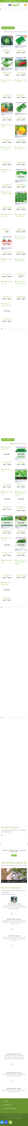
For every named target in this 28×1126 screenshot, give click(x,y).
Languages (19, 1)
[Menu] (2, 5)
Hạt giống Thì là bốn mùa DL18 (21, 555)
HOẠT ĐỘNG (23, 1116)
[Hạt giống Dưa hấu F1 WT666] (7, 177)
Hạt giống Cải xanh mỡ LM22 (21, 487)
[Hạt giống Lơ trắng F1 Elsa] (7, 267)
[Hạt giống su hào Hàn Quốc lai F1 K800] (7, 66)
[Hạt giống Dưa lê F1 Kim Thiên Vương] (21, 133)
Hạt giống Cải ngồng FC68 (7, 509)
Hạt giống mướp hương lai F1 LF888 (21, 119)
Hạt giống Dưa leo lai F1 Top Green (7, 164)
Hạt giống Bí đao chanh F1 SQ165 (21, 209)
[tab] (5, 33)
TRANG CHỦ (4, 1116)
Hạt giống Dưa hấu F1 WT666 (7, 187)
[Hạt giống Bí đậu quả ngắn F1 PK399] (21, 289)
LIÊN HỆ (19, 1117)
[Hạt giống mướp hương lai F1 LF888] (21, 110)
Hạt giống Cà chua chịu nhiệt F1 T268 (21, 231)
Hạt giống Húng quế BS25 (7, 577)
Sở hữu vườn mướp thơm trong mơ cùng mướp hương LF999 (14, 853)
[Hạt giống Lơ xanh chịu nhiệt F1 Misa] (21, 245)
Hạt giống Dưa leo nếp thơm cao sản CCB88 (21, 577)
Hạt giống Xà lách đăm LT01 (7, 555)
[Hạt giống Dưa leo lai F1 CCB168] (21, 155)
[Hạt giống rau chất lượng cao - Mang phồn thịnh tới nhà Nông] (14, 4)
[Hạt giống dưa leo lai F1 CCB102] (7, 88)
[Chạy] (3, 883)
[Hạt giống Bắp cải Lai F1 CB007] (7, 43)
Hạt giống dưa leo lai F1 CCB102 (7, 97)
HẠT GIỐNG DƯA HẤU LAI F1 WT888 (21, 75)
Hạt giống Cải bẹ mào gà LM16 (7, 600)
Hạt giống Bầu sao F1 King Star (7, 231)
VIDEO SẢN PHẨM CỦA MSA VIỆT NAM (14, 864)
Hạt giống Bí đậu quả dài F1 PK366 (7, 321)
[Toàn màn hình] (25, 883)
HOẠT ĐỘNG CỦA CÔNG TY (10, 829)
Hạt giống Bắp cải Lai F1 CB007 (7, 52)
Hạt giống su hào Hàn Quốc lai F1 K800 (7, 75)
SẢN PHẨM (16, 1116)
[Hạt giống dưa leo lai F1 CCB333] (21, 88)
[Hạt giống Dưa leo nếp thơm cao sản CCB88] (21, 568)
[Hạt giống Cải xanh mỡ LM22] (21, 477)
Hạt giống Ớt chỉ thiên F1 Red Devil (21, 276)
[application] (14, 877)
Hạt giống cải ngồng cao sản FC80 (21, 464)
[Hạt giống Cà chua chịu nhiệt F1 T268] (21, 222)
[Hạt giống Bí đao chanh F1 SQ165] (21, 200)
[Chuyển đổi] (2, 1103)
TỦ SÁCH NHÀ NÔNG (12, 1117)
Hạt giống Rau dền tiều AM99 (21, 533)
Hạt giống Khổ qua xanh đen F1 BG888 (7, 209)
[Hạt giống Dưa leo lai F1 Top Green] (7, 155)
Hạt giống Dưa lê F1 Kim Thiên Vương (21, 142)
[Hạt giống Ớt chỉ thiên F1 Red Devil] (21, 267)
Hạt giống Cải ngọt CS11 (7, 487)
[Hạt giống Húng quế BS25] (7, 568)
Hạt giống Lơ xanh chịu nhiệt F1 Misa (21, 254)
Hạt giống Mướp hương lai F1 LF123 (21, 187)
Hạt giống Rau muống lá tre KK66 (7, 533)
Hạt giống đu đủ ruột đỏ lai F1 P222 (7, 119)
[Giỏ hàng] (25, 5)
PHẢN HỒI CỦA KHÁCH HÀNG (11, 889)
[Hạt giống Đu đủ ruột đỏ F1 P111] (7, 289)
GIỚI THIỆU (10, 1116)
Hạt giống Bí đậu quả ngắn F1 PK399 (21, 299)
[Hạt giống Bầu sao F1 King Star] (7, 222)
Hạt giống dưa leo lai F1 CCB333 (21, 97)
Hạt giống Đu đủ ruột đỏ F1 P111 (7, 299)
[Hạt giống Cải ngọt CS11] (7, 477)
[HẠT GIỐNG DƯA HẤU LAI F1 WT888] (21, 66)
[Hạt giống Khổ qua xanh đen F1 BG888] (7, 200)
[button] (14, 877)
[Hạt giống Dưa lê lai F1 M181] (7, 133)
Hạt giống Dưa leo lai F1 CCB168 (21, 164)
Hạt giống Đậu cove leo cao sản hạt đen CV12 (21, 509)
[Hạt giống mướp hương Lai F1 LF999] (21, 43)
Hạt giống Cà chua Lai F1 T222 (7, 254)
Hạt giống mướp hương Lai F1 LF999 (21, 52)
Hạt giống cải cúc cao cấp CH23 (7, 464)
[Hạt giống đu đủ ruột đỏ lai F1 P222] (7, 110)
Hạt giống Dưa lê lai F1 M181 (7, 142)
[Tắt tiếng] (22, 883)
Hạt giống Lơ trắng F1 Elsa (7, 276)
